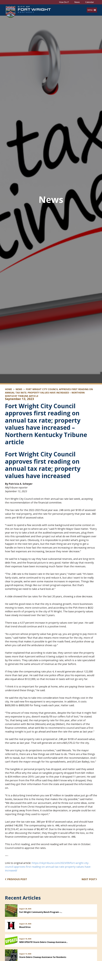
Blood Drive (25, 927)
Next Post (89, 879)
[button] (90, 10)
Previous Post (17, 879)
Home (8, 389)
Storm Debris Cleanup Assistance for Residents (42, 957)
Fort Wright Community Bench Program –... (40, 912)
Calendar (89, 2)
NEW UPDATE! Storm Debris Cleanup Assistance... (43, 942)
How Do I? (64, 2)
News (77, 2)
